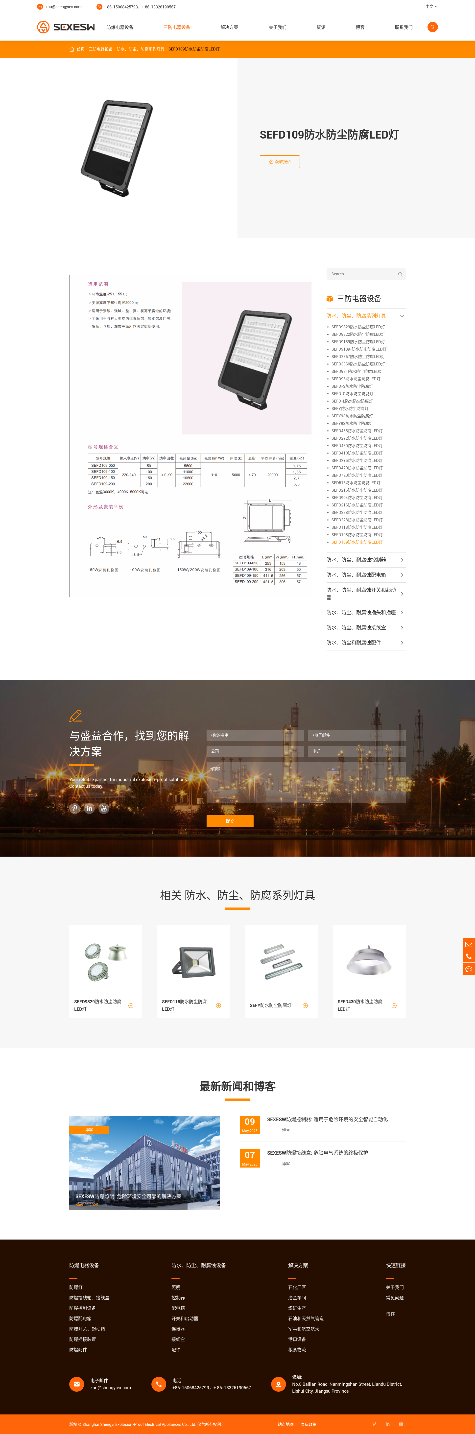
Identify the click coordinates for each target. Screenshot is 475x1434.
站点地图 (286, 1424)
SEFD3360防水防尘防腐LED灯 (358, 364)
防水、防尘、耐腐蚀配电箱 (356, 575)
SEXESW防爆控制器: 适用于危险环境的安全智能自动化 (327, 1120)
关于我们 (277, 27)
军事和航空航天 (303, 1329)
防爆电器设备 (120, 27)
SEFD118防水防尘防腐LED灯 (357, 527)
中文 (429, 7)
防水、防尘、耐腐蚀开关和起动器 (361, 593)
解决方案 (229, 27)
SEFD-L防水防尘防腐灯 (352, 401)
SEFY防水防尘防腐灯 (350, 408)
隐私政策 (308, 1424)
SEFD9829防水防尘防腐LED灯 (358, 327)
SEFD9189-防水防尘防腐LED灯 (359, 349)
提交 (230, 821)
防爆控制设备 (82, 1308)
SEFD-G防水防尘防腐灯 (352, 393)
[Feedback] (469, 969)
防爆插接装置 (82, 1339)
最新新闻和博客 (237, 1086)
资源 (321, 27)
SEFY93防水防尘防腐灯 (352, 416)
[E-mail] (469, 944)
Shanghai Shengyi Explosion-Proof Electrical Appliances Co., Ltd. (139, 1424)
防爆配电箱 (80, 1318)
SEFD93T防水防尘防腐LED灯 (357, 371)
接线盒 (178, 1339)
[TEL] (469, 956)
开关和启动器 (184, 1318)
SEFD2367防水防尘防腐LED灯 (358, 356)
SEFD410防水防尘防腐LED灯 (357, 453)
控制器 (178, 1297)
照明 (175, 1287)
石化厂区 (297, 1287)
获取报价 (280, 161)
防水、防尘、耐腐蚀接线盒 (356, 628)
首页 (81, 49)
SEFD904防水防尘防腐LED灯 (357, 497)
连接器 (178, 1329)
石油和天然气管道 (306, 1318)
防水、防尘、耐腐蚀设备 (198, 1265)
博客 (360, 27)
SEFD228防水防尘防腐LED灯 (357, 520)
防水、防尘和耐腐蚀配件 (354, 643)
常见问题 (395, 1297)
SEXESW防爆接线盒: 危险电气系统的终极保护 (317, 1153)
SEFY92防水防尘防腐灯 (352, 423)
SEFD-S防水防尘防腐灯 (352, 386)
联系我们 (404, 27)
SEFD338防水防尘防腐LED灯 (357, 512)
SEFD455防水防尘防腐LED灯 (357, 431)
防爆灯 (76, 1287)
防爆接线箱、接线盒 (89, 1297)
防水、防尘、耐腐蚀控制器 (356, 560)
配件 (175, 1349)
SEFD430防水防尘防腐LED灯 (357, 445)
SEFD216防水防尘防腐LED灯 (357, 490)
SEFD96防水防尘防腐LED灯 (356, 379)
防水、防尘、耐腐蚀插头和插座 (361, 613)
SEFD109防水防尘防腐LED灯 (194, 49)
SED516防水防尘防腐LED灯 (356, 482)
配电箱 (178, 1308)
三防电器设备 (177, 27)
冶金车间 (297, 1297)
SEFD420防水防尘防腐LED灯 (357, 468)
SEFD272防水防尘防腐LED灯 (357, 438)
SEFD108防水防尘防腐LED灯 (357, 534)
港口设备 (297, 1339)
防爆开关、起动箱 (87, 1329)
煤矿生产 (297, 1308)
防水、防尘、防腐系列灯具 (140, 49)
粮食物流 (297, 1349)
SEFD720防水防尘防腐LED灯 (357, 475)
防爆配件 (78, 1349)
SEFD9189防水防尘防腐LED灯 (358, 341)
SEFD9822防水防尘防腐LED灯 (358, 334)
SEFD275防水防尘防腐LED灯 (357, 460)
